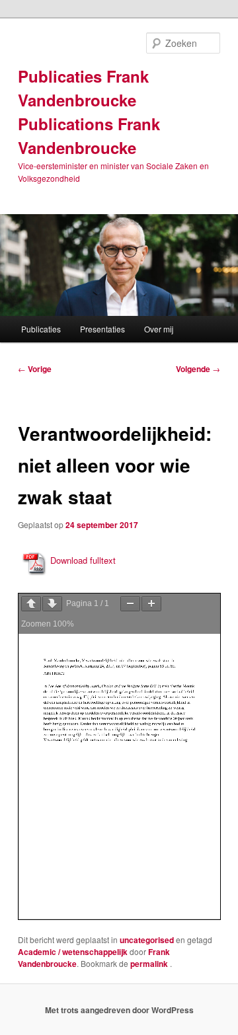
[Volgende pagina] (52, 603)
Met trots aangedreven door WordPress (119, 1010)
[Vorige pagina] (31, 603)
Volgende (198, 369)
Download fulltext (83, 560)
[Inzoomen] (151, 603)
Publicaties (41, 328)
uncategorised (147, 940)
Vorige (35, 369)
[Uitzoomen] (130, 603)
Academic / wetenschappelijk (73, 952)
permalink (150, 964)
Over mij (158, 328)
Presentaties (102, 328)
